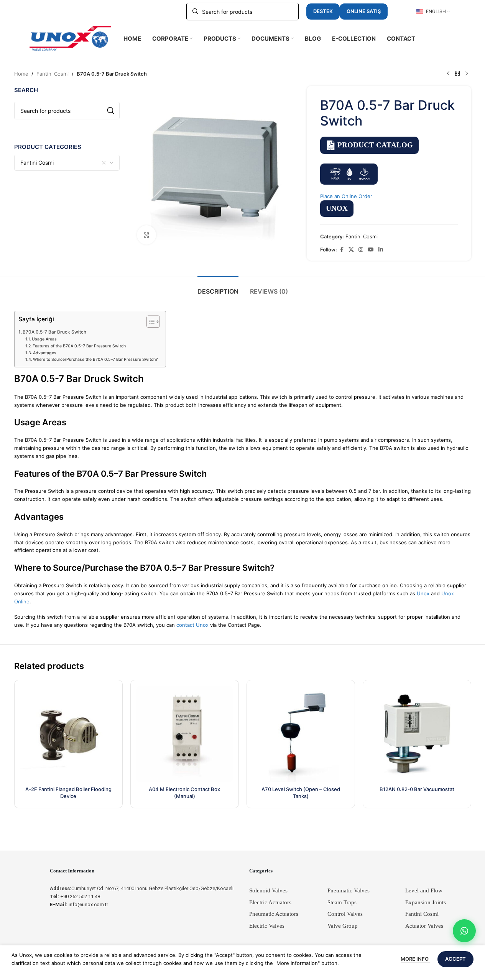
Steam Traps (342, 902)
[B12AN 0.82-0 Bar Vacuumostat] (417, 734)
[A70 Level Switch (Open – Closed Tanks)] (301, 734)
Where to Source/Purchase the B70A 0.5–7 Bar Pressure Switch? (95, 359)
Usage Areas (44, 339)
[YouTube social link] (370, 249)
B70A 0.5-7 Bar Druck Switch (54, 332)
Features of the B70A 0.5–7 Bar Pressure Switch (79, 346)
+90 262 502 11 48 (75, 896)
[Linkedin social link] (380, 249)
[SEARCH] (111, 110)
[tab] (217, 287)
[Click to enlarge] (146, 234)
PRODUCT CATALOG (375, 145)
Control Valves (345, 914)
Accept (455, 959)
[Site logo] (71, 38)
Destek (323, 11)
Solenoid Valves (268, 890)
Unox (423, 593)
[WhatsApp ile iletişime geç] (464, 930)
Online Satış (364, 11)
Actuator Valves (424, 926)
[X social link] (351, 249)
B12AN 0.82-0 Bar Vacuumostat (417, 789)
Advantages (44, 352)
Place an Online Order (346, 196)
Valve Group (342, 926)
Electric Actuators (270, 902)
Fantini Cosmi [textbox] (37, 162)
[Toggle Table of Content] (149, 321)
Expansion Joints (425, 902)
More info (415, 959)
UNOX (337, 208)
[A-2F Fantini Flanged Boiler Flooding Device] (68, 734)
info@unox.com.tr (79, 904)
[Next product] (466, 73)
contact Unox (192, 625)
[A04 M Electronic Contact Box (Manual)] (184, 734)
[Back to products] (457, 73)
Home (21, 74)
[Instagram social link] (360, 249)
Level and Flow (423, 890)
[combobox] (67, 163)
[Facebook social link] (341, 249)
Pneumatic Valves (348, 890)
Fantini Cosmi (52, 74)
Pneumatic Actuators (273, 914)
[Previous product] (448, 73)
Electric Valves (266, 926)
